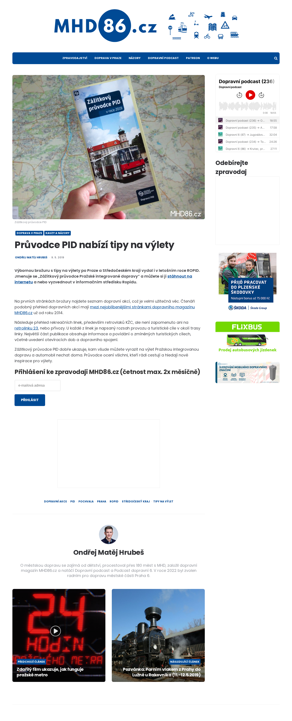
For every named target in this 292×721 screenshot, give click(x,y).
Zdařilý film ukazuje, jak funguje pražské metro (50, 672)
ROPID (114, 501)
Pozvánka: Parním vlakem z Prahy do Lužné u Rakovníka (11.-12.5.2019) (162, 672)
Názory (135, 58)
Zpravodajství (74, 58)
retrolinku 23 (26, 328)
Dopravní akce (55, 501)
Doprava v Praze (107, 58)
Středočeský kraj (136, 501)
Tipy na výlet (163, 501)
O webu (213, 58)
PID (72, 501)
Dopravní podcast (163, 58)
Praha (101, 501)
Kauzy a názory (57, 233)
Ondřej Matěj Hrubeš (31, 257)
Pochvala (86, 501)
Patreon (193, 58)
